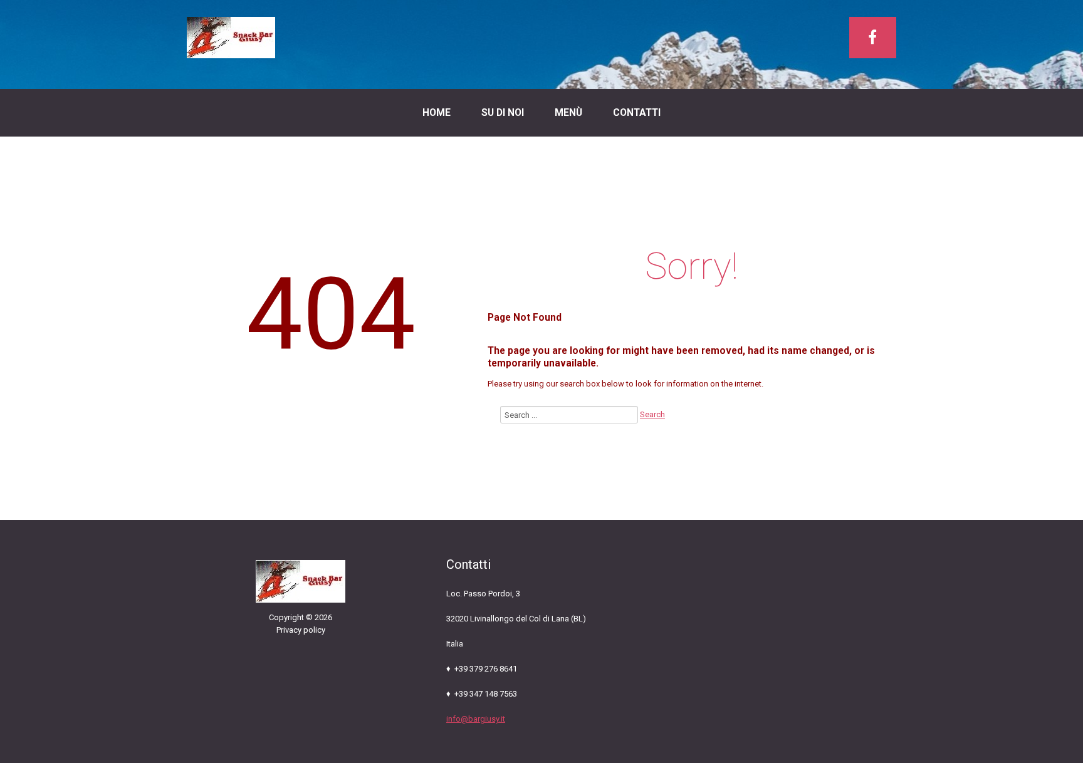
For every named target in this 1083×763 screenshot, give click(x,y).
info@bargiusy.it (475, 719)
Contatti (637, 112)
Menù (568, 112)
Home (436, 112)
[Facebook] (872, 37)
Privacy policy (300, 630)
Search (652, 414)
